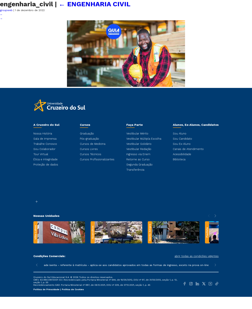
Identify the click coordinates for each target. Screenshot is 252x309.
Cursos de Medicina (92, 144)
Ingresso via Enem (138, 154)
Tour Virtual (40, 154)
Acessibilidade (182, 154)
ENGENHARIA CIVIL (94, 4)
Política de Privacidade (46, 289)
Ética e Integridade (45, 159)
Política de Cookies (73, 289)
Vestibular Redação (138, 149)
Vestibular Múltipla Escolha (143, 138)
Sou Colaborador (44, 149)
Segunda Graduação (139, 164)
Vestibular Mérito (137, 133)
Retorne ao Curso (138, 159)
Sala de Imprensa (44, 138)
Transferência (135, 169)
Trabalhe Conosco (45, 144)
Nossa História (42, 133)
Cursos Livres (89, 149)
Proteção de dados (45, 164)
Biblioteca (179, 159)
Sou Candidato (182, 138)
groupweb (6, 10)
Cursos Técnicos (90, 154)
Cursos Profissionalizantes (97, 159)
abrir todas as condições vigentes (197, 256)
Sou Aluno (179, 133)
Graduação (87, 133)
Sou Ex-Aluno (182, 144)
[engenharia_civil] (126, 85)
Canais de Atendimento (188, 149)
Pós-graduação (89, 138)
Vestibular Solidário (138, 144)
